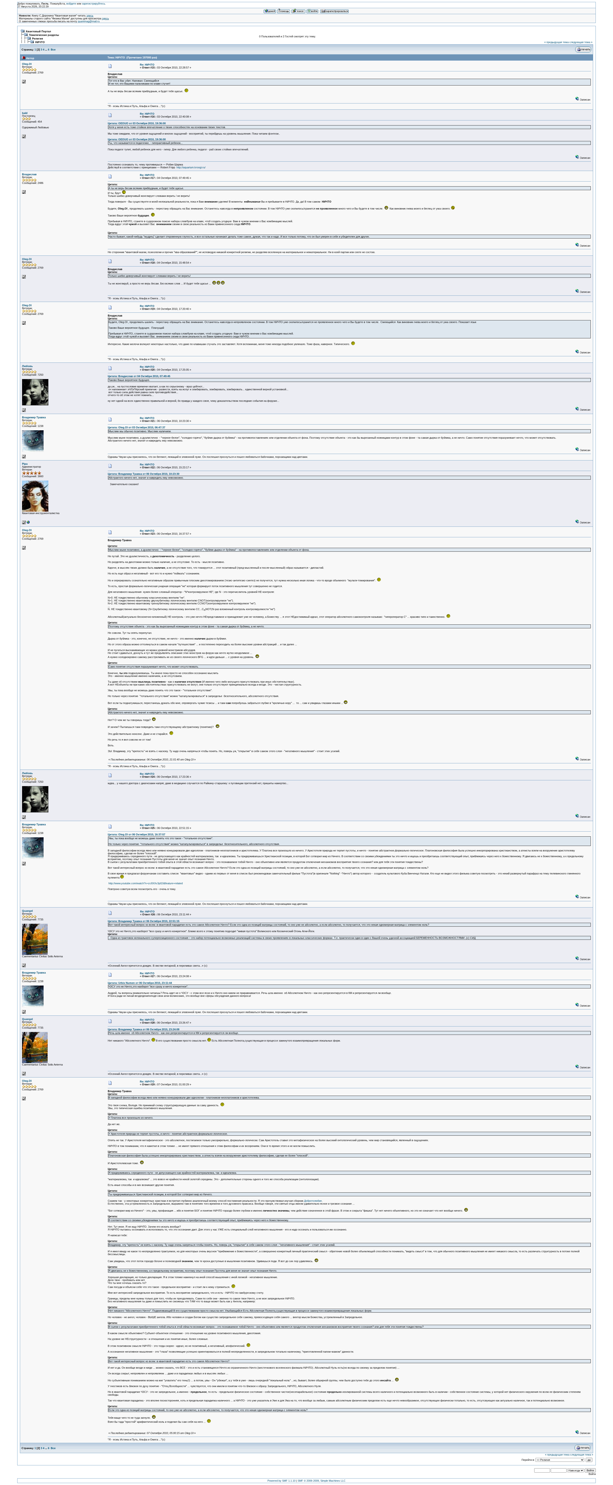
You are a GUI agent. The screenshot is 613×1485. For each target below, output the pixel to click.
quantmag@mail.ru (89, 21)
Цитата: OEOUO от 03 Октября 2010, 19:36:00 (137, 123)
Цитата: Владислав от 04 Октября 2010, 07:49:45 (139, 376)
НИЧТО (40, 42)
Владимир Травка (34, 417)
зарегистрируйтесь (93, 3)
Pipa (25, 463)
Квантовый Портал (38, 31)
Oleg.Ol (27, 63)
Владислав (29, 174)
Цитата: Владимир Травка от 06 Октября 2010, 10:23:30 (143, 473)
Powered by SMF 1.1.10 (281, 1480)
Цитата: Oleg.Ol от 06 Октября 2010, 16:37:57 (136, 834)
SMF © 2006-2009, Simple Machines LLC (322, 1480)
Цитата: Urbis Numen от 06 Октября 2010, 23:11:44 (140, 982)
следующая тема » (580, 42)
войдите (71, 3)
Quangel (27, 910)
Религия (37, 38)
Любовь (27, 366)
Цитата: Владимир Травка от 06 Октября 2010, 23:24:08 (143, 1029)
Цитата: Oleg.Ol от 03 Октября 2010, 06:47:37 (136, 427)
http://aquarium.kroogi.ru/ (190, 167)
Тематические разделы (44, 35)
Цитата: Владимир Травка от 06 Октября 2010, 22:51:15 (143, 921)
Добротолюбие (313, 1200)
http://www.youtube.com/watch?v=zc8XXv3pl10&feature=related (145, 883)
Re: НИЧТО (147, 64)
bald (25, 113)
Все (53, 49)
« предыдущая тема (556, 42)
